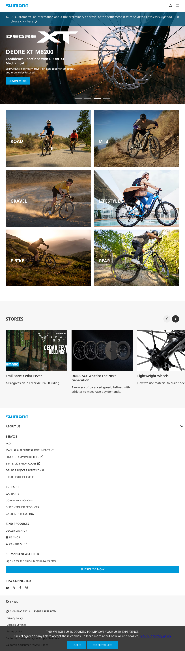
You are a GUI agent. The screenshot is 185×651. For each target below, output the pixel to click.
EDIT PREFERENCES (102, 644)
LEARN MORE (18, 81)
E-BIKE (17, 261)
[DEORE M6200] (106, 98)
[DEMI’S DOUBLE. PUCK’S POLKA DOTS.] (78, 98)
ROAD (16, 141)
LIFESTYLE (109, 201)
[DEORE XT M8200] (97, 98)
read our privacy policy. (155, 636)
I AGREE (77, 644)
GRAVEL (18, 201)
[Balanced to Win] (87, 98)
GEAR (104, 261)
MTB (103, 141)
